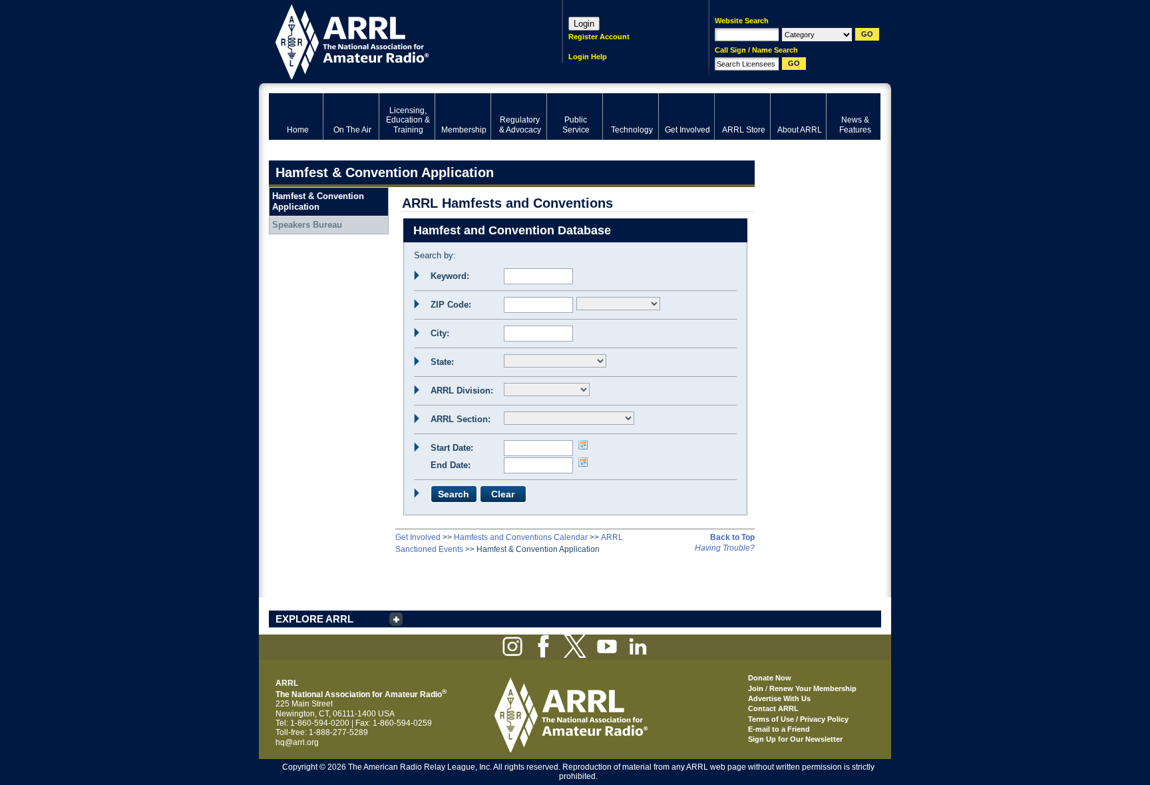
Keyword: (450, 276)
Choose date (583, 444)
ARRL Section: (460, 419)
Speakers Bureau (307, 225)
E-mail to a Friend (779, 729)
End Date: (451, 465)
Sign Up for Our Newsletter (795, 739)
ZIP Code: (451, 305)
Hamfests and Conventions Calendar (521, 537)
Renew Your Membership (813, 688)
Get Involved (418, 537)
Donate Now (769, 678)
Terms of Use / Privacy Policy (798, 719)
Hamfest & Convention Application (318, 201)
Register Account (599, 37)
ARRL (398, 40)
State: (442, 362)
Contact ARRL (773, 708)
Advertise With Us (779, 698)
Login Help (587, 57)
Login (584, 24)
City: (440, 333)
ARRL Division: (462, 390)
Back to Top (732, 537)
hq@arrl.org (297, 742)
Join (755, 688)
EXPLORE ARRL (314, 619)
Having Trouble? (725, 548)
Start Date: (452, 448)
